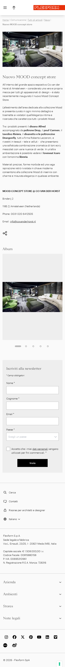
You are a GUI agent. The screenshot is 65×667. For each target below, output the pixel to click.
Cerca (12, 492)
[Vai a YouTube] (38, 637)
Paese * (10, 429)
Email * (10, 413)
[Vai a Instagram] (5, 637)
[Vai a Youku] (5, 645)
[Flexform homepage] (49, 7)
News (47, 20)
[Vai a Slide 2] (26, 346)
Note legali (11, 618)
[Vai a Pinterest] (30, 637)
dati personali (40, 448)
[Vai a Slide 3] (33, 346)
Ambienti (10, 594)
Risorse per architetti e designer (27, 510)
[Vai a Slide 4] (40, 346)
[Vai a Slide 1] (18, 346)
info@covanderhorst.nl (23, 221)
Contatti (13, 501)
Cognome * (12, 398)
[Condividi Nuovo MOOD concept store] (5, 233)
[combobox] (32, 437)
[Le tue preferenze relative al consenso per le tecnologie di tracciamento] (59, 664)
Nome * (10, 382)
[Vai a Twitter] (22, 637)
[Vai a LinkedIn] (46, 637)
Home (6, 20)
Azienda (9, 582)
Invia (32, 462)
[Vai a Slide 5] (47, 346)
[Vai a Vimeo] (54, 637)
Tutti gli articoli (35, 20)
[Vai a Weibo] (13, 645)
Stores (8, 606)
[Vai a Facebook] (13, 637)
